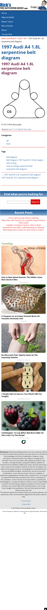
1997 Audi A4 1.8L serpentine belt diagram (20, 52)
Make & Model (8, 17)
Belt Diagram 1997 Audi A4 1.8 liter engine (24, 160)
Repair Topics (7, 21)
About (4, 30)
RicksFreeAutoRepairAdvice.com (20, 452)
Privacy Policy (26, 501)
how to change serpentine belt (19, 166)
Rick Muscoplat (26, 129)
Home (4, 13)
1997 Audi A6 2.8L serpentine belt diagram (21, 177)
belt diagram (11, 157)
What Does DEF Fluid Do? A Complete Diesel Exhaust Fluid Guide (23, 221)
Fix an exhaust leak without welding (23, 218)
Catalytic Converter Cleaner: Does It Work (23, 225)
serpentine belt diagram (16, 169)
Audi (8, 143)
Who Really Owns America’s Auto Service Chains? (23, 230)
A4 (7, 140)
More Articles (7, 26)
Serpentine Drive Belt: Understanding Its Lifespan (23, 227)
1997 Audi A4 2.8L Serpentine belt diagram (21, 174)
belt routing (11, 163)
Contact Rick (7, 34)
